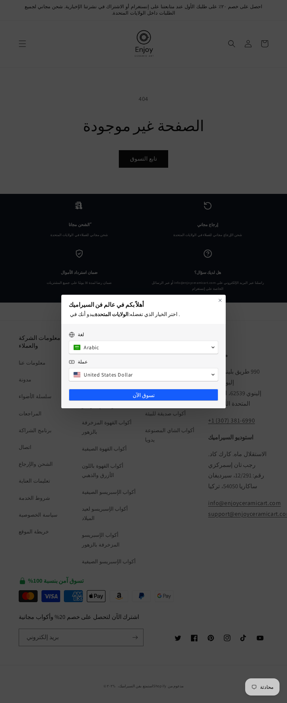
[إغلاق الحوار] (220, 300)
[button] (143, 347)
